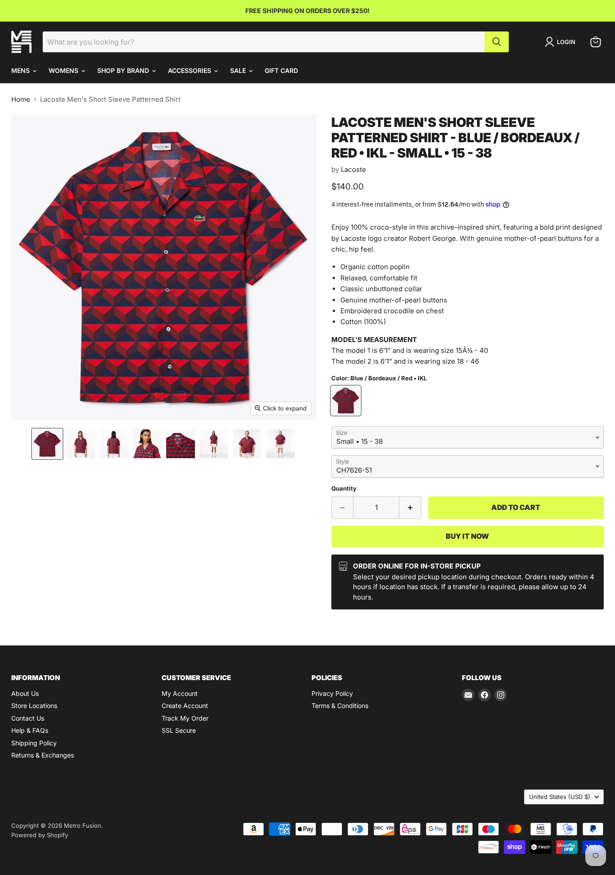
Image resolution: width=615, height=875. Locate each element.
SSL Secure (179, 730)
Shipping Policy (34, 743)
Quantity (344, 488)
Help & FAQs (29, 730)
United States (559, 796)
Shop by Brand (124, 70)
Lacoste (353, 169)
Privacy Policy (332, 693)
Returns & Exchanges (42, 755)
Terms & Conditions (340, 705)
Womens (64, 70)
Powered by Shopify (39, 835)
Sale (239, 70)
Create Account (185, 705)
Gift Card (281, 70)
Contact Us (27, 718)
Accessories (190, 70)
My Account (180, 693)
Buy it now (467, 536)
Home (20, 99)
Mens (21, 70)
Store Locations (34, 705)
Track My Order (185, 718)
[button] (47, 443)
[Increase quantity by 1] (410, 507)
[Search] (496, 42)
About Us (25, 693)
